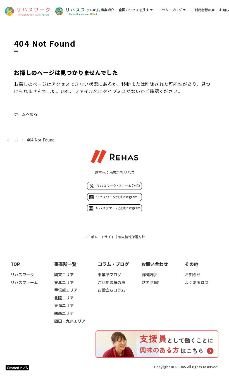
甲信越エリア (66, 290)
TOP (92, 9)
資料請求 (149, 274)
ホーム (12, 140)
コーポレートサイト (99, 237)
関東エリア (64, 274)
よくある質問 (196, 282)
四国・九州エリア (69, 321)
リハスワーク (22, 274)
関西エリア (64, 313)
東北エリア (64, 282)
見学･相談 (150, 282)
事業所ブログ (109, 274)
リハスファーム (24, 282)
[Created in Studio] (17, 367)
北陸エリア (64, 298)
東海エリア (64, 305)
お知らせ (193, 274)
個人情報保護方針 (131, 237)
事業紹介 (107, 9)
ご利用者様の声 (203, 9)
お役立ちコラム (111, 290)
